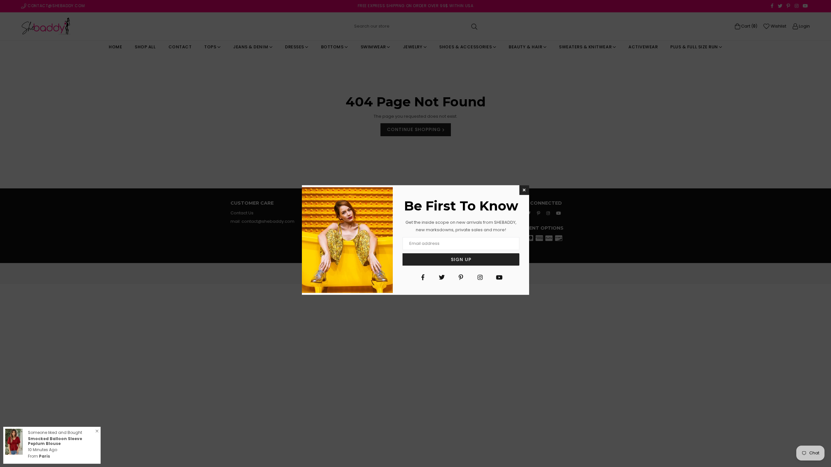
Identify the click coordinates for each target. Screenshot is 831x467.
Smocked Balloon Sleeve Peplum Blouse (55, 441)
